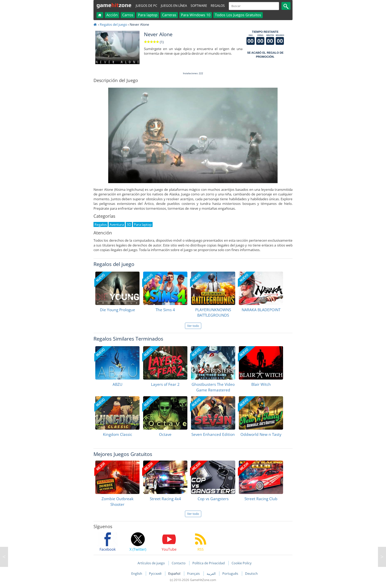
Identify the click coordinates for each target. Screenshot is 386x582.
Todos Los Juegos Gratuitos (238, 14)
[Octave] (165, 413)
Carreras (169, 14)
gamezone (113, 5)
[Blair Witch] (261, 363)
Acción (112, 14)
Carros (127, 14)
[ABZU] (117, 363)
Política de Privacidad (208, 563)
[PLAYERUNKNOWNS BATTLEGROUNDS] (213, 288)
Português (230, 573)
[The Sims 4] (165, 288)
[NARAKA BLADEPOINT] (261, 288)
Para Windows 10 (195, 14)
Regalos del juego (113, 24)
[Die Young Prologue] (117, 288)
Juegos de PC (146, 5)
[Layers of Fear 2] (165, 363)
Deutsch (251, 573)
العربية (211, 573)
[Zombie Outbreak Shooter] (117, 477)
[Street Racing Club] (261, 477)
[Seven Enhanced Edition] (213, 413)
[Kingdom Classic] (117, 413)
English (137, 573)
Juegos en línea (174, 5)
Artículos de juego (151, 563)
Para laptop (147, 14)
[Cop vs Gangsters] (213, 477)
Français (194, 573)
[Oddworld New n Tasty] (261, 413)
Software (199, 5)
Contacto (179, 563)
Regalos (218, 5)
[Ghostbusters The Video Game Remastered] (213, 363)
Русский (155, 573)
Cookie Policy (242, 563)
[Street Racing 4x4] (165, 477)
